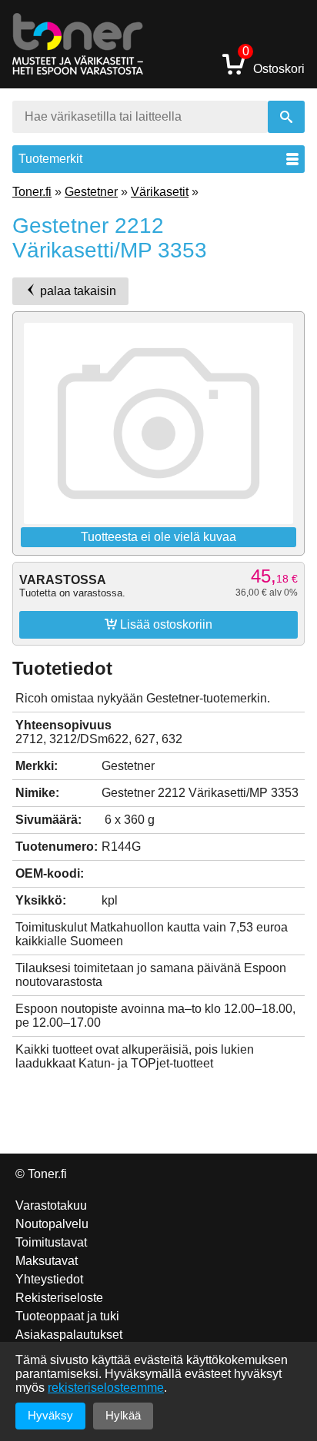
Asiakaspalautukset (68, 1334)
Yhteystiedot (49, 1279)
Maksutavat (46, 1260)
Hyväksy (50, 1415)
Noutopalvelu (51, 1223)
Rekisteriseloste (59, 1297)
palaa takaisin (76, 290)
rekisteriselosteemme (106, 1387)
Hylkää (123, 1415)
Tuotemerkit (50, 158)
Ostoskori (273, 63)
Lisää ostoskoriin (158, 624)
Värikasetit (160, 191)
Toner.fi (32, 191)
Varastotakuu (51, 1205)
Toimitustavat (51, 1242)
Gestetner (91, 191)
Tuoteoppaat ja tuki (67, 1316)
